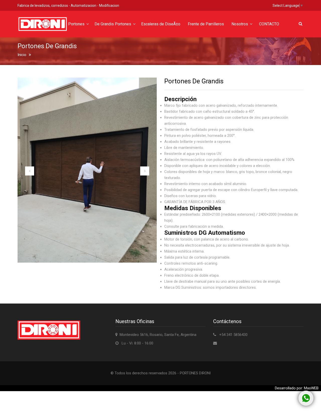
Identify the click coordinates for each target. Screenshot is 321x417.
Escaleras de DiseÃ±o (160, 24)
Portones (76, 24)
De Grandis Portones (113, 24)
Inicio (22, 54)
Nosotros (239, 24)
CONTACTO (269, 24)
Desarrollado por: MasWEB (296, 388)
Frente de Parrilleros (206, 24)
